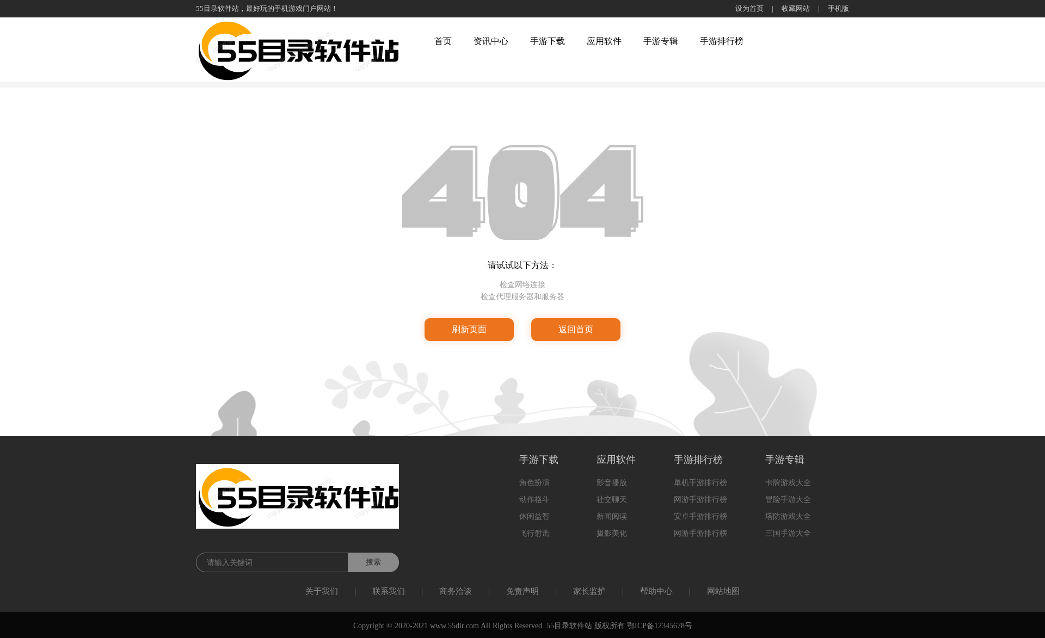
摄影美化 (612, 533)
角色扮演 (534, 483)
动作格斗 (534, 499)
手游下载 (547, 41)
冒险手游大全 (788, 499)
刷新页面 (469, 329)
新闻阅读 (612, 516)
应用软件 (604, 41)
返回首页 (575, 329)
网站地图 (723, 591)
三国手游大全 (788, 533)
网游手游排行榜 (700, 499)
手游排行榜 (721, 41)
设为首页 (749, 8)
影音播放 (612, 483)
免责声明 (522, 591)
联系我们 (388, 591)
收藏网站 (796, 8)
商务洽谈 (455, 591)
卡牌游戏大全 (788, 483)
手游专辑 (660, 41)
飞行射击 (534, 533)
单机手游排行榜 (700, 483)
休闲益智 (534, 516)
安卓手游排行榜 (700, 516)
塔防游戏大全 (788, 516)
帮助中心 (656, 591)
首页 (443, 41)
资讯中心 (491, 41)
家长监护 (589, 591)
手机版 (838, 8)
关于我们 (321, 591)
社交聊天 (612, 499)
